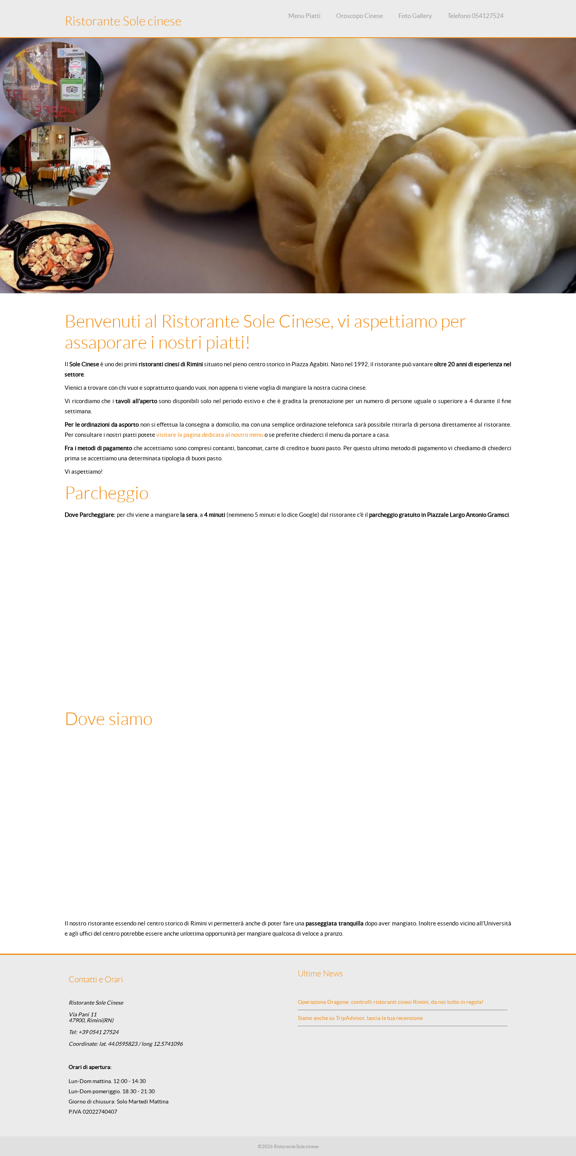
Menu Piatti (304, 15)
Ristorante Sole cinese (123, 21)
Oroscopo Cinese (359, 15)
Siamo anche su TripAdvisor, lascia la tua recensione (360, 1018)
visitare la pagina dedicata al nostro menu (209, 434)
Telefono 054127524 (475, 15)
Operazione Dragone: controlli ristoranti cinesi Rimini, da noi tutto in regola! (391, 1002)
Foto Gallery (415, 15)
